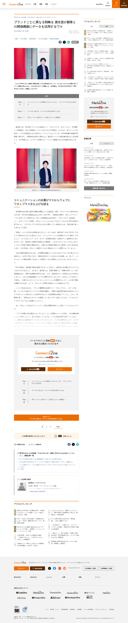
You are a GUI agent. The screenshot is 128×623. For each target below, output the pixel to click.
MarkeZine (17, 577)
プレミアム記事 (43, 39)
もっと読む (20, 469)
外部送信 (111, 609)
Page (20, 111)
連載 (40, 4)
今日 (91, 26)
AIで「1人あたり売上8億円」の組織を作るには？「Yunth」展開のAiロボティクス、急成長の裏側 (30, 521)
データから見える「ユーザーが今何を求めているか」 (44, 111)
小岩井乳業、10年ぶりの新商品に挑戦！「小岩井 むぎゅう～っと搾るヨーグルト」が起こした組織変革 (30, 537)
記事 (35, 4)
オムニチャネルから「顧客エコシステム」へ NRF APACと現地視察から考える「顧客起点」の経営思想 (64, 512)
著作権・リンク (54, 609)
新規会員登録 (34, 369)
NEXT (58, 427)
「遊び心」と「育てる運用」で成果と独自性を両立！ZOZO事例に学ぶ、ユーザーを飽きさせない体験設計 (65, 535)
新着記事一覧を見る (99, 188)
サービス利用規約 (88, 609)
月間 (106, 26)
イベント (54, 4)
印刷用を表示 (21, 444)
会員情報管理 (64, 609)
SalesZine (33, 577)
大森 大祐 (24, 31)
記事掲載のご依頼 (106, 568)
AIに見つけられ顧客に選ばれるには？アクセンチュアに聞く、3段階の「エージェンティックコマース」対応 (31, 529)
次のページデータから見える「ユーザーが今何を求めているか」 (46, 418)
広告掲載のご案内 (90, 568)
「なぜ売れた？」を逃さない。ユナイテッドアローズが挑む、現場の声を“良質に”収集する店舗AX (65, 527)
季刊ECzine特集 (54, 39)
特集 (46, 4)
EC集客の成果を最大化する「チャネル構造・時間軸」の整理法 (64, 542)
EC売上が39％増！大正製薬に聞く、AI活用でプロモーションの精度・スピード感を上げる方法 (30, 512)
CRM (16, 39)
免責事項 (72, 609)
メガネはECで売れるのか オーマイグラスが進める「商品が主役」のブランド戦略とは (45, 462)
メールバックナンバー (48, 364)
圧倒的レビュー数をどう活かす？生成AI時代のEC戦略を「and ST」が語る (30, 544)
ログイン (60, 369)
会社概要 (79, 609)
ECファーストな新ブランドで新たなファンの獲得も (44, 117)
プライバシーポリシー (101, 609)
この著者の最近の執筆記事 (36, 491)
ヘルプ (46, 609)
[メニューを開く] (4, 4)
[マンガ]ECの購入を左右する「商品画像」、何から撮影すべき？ (63, 520)
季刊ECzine (32, 39)
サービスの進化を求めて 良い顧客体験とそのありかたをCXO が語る (39, 459)
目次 (46, 96)
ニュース (28, 4)
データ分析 (24, 39)
